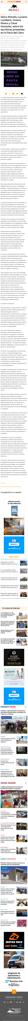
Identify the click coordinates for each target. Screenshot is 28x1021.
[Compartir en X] (10, 94)
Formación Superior (5, 747)
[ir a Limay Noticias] (8, 859)
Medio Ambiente (4, 847)
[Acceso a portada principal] (14, 2)
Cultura (3, 14)
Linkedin (11, 1002)
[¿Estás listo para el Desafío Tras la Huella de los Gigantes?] (21, 736)
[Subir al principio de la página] (14, 992)
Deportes (3, 736)
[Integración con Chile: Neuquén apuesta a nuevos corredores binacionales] (23, 561)
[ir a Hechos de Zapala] (8, 783)
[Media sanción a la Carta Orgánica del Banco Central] (21, 630)
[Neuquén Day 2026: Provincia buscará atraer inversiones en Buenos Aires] (23, 584)
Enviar (22, 94)
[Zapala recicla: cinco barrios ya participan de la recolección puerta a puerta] (21, 847)
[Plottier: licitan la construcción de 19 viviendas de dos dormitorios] (14, 866)
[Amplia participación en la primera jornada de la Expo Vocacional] (14, 790)
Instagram (8, 1002)
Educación (5, 792)
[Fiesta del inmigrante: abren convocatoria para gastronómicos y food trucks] (21, 823)
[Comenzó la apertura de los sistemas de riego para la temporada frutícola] (23, 576)
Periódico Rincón (6, 717)
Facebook (5, 1002)
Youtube (17, 1002)
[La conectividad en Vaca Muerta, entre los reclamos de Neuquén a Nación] (23, 568)
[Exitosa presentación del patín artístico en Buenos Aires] (21, 909)
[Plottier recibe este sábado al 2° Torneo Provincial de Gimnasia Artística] (21, 920)
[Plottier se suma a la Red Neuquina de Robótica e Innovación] (21, 899)
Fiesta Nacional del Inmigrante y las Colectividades (8, 823)
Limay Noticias (4, 899)
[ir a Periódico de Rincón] (8, 707)
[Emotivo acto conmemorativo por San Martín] (21, 759)
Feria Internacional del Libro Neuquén (11, 486)
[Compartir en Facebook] (6, 94)
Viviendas (4, 868)
